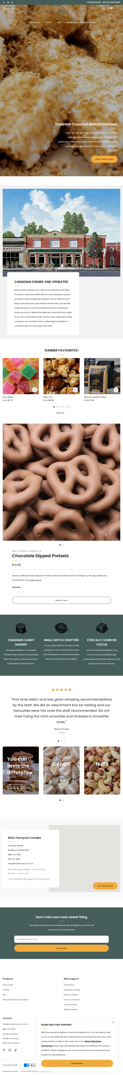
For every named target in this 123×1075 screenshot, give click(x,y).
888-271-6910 (9, 1029)
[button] (58, 173)
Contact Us (69, 984)
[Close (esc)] (114, 1022)
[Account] (103, 8)
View (61, 777)
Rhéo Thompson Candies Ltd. (27, 551)
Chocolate (34, 22)
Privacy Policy (70, 1004)
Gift (59, 22)
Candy (48, 22)
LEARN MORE (77, 1063)
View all (60, 413)
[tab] (54, 406)
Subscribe (61, 948)
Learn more (35, 580)
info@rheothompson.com (15, 1024)
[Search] (117, 8)
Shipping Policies (72, 989)
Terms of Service (72, 999)
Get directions (105, 886)
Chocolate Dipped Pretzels (40, 556)
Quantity (16, 587)
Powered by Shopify (10, 1071)
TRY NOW (14, 107)
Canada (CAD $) (10, 9)
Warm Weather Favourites (81, 22)
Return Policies (71, 994)
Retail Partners (111, 2)
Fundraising (94, 2)
